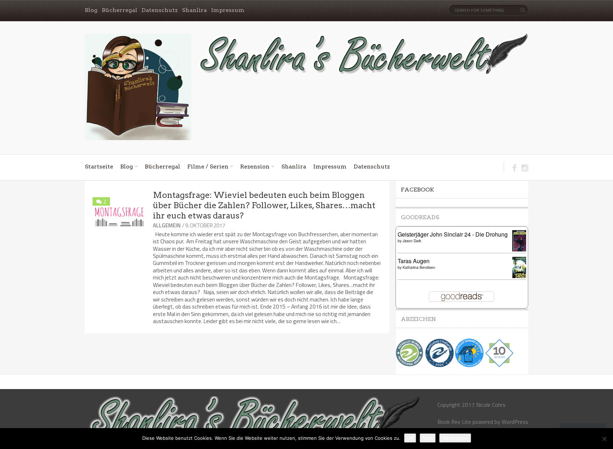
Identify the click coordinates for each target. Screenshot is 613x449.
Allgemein (167, 225)
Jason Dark (412, 240)
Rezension (255, 166)
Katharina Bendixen (419, 267)
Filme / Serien (207, 166)
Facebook (417, 189)
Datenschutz (160, 10)
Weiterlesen (455, 438)
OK (410, 438)
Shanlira (194, 10)
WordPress (515, 421)
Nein (428, 438)
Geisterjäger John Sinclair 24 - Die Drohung (453, 234)
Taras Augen (414, 261)
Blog (91, 10)
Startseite (99, 166)
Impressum (227, 10)
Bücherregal (119, 10)
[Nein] (604, 438)
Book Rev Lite (454, 421)
